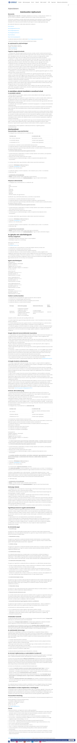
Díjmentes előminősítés (62, 2)
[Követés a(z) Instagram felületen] (17, 741)
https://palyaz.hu (11, 26)
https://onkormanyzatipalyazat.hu (14, 36)
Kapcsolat (53, 2)
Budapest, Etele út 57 (14, 245)
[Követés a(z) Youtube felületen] (25, 741)
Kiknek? (37, 2)
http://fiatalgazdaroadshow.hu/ (13, 32)
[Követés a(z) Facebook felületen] (9, 741)
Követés (12, 741)
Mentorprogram (26, 2)
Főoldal (19, 2)
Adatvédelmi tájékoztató (13, 738)
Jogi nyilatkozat (22, 738)
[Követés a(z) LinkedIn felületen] (32, 741)
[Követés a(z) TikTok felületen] (40, 741)
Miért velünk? (43, 2)
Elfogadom (71, 740)
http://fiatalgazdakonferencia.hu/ (14, 28)
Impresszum (28, 738)
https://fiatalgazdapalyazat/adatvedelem (35, 39)
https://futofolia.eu (11, 34)
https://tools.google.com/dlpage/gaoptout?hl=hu (23, 387)
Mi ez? (32, 2)
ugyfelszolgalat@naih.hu (15, 706)
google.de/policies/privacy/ (47, 358)
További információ (64, 740)
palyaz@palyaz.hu (14, 47)
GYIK (49, 2)
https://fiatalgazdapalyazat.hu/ (13, 30)
